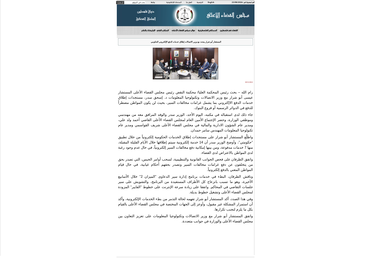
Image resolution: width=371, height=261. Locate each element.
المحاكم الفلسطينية (207, 30)
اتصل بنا (189, 2)
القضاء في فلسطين (229, 30)
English (211, 2)
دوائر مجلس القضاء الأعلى (183, 30)
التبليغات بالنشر (148, 30)
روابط (153, 2)
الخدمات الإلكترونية (173, 2)
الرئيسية (200, 2)
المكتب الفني (163, 30)
